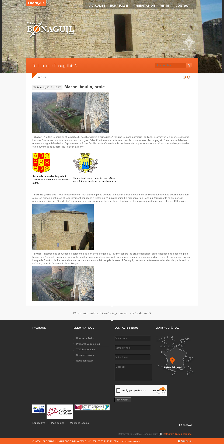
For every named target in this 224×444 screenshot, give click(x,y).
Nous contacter (84, 360)
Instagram (168, 434)
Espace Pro (38, 423)
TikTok (178, 434)
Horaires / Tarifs (85, 338)
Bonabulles (119, 6)
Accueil (42, 77)
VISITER (165, 6)
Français (36, 2)
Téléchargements (86, 349)
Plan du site (57, 423)
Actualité (97, 6)
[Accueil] (50, 30)
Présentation (144, 6)
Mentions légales (79, 423)
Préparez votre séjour (88, 344)
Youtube (187, 434)
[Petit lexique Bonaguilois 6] (70, 112)
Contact (183, 6)
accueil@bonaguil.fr (132, 441)
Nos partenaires (85, 355)
